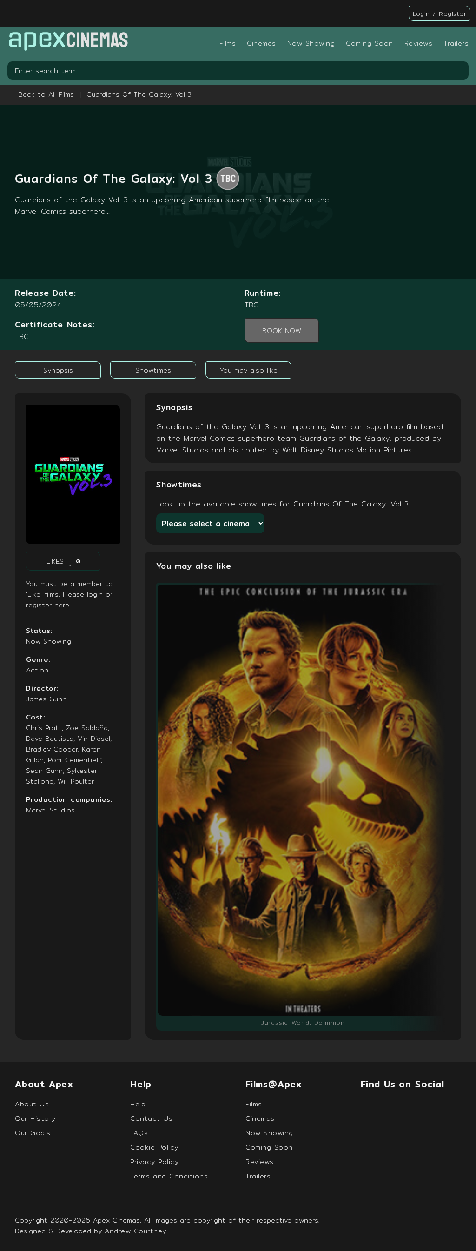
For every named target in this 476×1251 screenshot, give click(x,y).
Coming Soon (369, 43)
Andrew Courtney (135, 1230)
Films (227, 43)
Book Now (281, 330)
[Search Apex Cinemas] (459, 70)
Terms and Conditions (169, 1176)
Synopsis (58, 370)
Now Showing (311, 43)
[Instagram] (420, 1107)
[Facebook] (367, 1107)
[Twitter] (394, 1107)
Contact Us (151, 1118)
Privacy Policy (154, 1161)
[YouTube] (447, 1107)
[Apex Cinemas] (67, 43)
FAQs (139, 1132)
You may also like (249, 370)
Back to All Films (46, 94)
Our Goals (33, 1132)
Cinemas (261, 43)
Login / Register (439, 13)
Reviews (418, 43)
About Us (32, 1103)
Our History (35, 1118)
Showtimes (153, 370)
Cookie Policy (154, 1147)
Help (137, 1103)
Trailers (456, 43)
